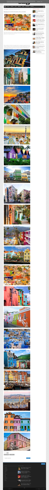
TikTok (5, 475)
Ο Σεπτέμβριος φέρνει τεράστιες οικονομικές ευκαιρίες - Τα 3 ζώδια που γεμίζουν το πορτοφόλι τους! (40, 20)
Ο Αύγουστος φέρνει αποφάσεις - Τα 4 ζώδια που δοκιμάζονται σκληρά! (40, 29)
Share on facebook (7, 454)
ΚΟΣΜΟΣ (12, 6)
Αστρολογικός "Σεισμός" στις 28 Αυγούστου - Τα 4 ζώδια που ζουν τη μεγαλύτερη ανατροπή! (40, 16)
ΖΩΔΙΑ (23, 6)
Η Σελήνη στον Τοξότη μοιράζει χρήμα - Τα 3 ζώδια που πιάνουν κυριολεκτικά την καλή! (40, 33)
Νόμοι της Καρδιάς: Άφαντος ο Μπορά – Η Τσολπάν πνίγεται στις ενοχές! (40, 25)
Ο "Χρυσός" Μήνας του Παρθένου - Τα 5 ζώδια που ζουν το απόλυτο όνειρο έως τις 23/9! (40, 38)
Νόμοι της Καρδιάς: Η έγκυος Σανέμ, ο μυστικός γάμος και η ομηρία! (40, 11)
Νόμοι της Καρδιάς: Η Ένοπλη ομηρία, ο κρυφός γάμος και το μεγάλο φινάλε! (40, 42)
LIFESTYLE (19, 6)
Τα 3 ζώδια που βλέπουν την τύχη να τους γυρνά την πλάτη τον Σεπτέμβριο (40, 47)
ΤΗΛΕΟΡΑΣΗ (27, 6)
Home (4, 9)
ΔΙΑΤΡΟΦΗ (32, 6)
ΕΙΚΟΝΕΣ (7, 9)
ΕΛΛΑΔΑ (8, 6)
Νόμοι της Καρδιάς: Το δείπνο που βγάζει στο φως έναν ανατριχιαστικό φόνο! (40, 51)
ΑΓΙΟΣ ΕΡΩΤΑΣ (5, 470)
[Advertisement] (17, 39)
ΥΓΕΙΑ (16, 6)
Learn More (38, 1)
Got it (41, 1)
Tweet (12, 454)
